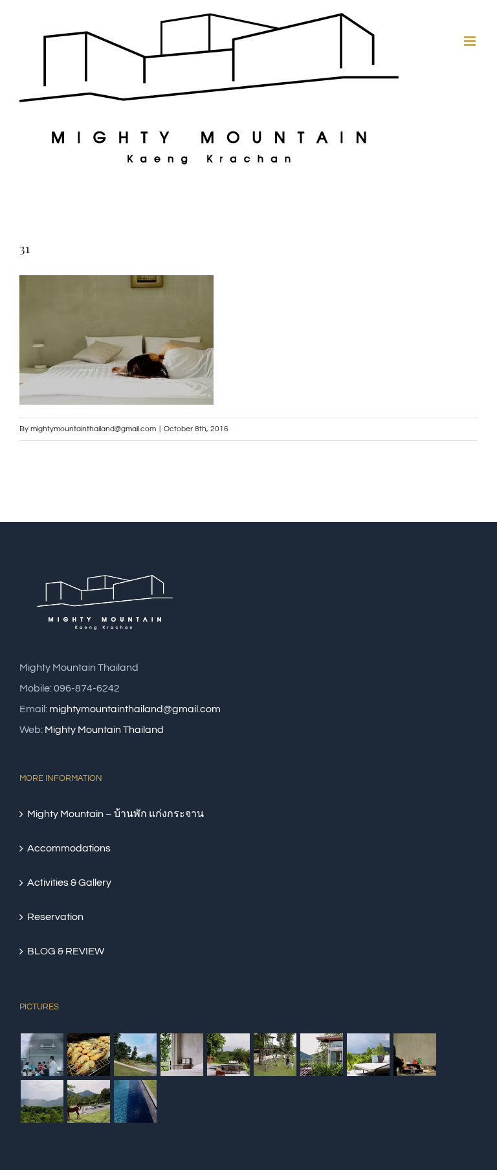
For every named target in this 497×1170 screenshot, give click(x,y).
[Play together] (274, 1054)
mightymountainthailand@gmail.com (93, 429)
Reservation (55, 917)
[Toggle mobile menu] (471, 41)
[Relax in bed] (181, 1054)
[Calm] (135, 1101)
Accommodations (69, 848)
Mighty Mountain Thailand (104, 730)
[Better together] (41, 1054)
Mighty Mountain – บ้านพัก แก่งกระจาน (115, 814)
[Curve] (135, 1054)
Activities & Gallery (69, 882)
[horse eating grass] (228, 1054)
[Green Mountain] (41, 1101)
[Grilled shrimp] (88, 1054)
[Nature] (88, 1101)
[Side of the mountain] (321, 1054)
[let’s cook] (414, 1054)
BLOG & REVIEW (65, 951)
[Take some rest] (368, 1054)
